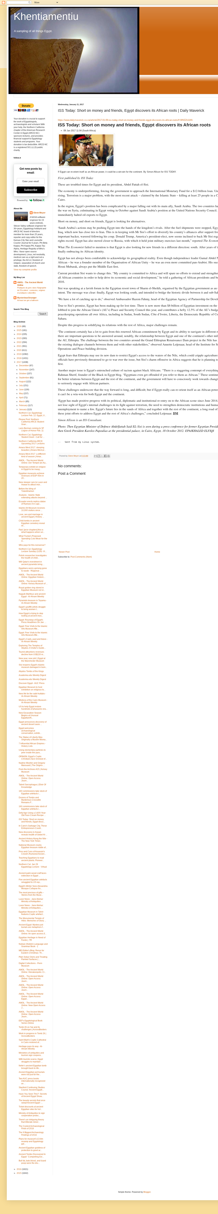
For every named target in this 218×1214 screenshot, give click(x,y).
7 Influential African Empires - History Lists (32, 744)
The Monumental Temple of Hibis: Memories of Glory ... (32, 919)
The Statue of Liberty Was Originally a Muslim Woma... (33, 738)
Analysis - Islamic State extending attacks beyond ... (33, 496)
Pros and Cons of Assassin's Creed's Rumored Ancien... (32, 852)
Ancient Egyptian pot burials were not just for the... (32, 1073)
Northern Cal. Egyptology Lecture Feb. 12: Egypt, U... (32, 414)
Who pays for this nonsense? (32, 545)
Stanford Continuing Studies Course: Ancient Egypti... (32, 1088)
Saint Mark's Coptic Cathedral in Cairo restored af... (32, 1041)
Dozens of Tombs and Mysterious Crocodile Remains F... (30, 800)
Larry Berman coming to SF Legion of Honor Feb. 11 (31, 429)
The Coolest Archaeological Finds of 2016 (31, 1127)
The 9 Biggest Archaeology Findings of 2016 (31, 1133)
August (22, 381)
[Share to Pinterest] (108, 456)
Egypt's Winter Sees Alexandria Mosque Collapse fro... (33, 887)
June (21, 389)
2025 (19, 330)
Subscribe (30, 189)
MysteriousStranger (27, 298)
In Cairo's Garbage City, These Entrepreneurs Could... (33, 827)
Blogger (147, 1192)
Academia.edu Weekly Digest (32, 675)
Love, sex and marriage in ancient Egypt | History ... (31, 515)
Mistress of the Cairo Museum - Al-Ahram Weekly (33, 701)
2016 (19, 1169)
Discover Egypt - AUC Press (31, 683)
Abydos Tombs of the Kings (31, 671)
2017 (19, 362)
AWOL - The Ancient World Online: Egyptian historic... (32, 576)
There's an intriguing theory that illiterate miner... (31, 1120)
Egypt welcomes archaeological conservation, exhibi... (30, 730)
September (24, 377)
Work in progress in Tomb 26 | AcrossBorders (32, 1034)
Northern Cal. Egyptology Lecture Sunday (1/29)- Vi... (32, 550)
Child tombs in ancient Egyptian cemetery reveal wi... (32, 523)
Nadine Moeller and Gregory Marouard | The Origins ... (32, 764)
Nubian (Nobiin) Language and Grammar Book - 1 (33, 945)
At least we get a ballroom (27, 300)
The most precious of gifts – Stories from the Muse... (31, 893)
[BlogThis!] (98, 456)
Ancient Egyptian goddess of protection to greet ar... (32, 1149)
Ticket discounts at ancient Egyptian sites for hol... (31, 1107)
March (22, 401)
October (23, 373)
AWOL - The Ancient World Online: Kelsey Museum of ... (33, 582)
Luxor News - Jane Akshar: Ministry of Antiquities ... (31, 900)
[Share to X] (102, 456)
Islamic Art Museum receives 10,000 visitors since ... (32, 509)
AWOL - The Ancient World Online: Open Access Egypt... (31, 996)
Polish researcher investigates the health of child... (33, 556)
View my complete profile (25, 269)
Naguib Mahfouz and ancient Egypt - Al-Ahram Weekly (32, 595)
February (23, 405)
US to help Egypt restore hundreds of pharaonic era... (33, 707)
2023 (19, 338)
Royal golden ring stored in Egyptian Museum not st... (32, 588)
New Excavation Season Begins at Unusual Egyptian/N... (30, 715)
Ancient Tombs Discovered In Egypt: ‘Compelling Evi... (32, 1155)
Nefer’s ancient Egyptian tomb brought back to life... (32, 1066)
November (24, 369)
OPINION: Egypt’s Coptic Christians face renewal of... (33, 757)
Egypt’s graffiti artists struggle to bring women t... (32, 608)
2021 (19, 346)
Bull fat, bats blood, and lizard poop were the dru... (32, 1161)
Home (157, 552)
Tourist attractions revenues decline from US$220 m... (32, 653)
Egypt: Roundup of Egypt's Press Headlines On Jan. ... (32, 621)
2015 (19, 1173)
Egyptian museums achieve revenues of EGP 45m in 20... (31, 476)
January (23, 409)
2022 (19, 342)
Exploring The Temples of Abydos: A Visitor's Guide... (32, 646)
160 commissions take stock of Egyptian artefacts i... (33, 792)
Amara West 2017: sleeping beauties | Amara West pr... (32, 448)
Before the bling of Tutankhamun (27, 490)
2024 (19, 334)
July (21, 385)
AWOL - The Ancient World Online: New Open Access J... (32, 1005)
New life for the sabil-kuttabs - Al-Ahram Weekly (32, 694)
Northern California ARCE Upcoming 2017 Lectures (32, 442)
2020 (19, 350)
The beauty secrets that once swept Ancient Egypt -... (32, 1101)
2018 (19, 358)
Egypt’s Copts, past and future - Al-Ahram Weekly (33, 640)
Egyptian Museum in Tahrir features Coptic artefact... (31, 913)
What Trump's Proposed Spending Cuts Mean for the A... (33, 538)
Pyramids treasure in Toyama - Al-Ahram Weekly (33, 601)
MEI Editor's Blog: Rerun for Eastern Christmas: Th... (31, 951)
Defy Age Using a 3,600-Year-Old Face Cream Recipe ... (32, 814)
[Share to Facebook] (105, 456)
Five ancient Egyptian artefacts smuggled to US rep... (33, 880)
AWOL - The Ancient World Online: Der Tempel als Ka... (33, 461)
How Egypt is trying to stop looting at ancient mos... (31, 614)
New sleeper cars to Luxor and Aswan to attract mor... (33, 483)
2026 (19, 326)
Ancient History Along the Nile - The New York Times (33, 839)
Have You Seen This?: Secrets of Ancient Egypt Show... (33, 1095)
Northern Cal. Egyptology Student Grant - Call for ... (31, 436)
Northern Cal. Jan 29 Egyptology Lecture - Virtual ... (33, 866)
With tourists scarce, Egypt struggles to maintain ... (31, 1060)
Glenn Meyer (39, 213)
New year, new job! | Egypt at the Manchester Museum (32, 659)
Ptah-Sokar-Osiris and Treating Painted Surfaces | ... (33, 958)
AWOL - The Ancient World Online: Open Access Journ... (31, 778)
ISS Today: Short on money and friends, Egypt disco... (32, 820)
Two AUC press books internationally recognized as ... (32, 1081)
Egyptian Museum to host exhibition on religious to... (32, 688)
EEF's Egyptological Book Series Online (30, 1021)
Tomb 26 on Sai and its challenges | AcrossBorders (32, 1028)
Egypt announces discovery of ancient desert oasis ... (32, 723)
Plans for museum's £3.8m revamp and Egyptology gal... (31, 1141)
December (24, 365)
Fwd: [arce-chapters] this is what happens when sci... (32, 531)
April (21, 397)
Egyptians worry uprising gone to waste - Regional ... (33, 569)
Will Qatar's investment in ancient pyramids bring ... (31, 563)
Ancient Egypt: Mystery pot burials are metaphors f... (31, 926)
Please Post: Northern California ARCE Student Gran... (31, 422)
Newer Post (64, 552)
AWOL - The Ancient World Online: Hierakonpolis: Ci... (32, 971)
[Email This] (95, 456)
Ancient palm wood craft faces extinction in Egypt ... (32, 874)
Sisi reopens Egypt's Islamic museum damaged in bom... (33, 666)
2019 (19, 354)
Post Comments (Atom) (81, 557)
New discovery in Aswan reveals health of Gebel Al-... (33, 833)
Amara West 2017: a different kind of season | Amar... (32, 455)
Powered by (22, 200)
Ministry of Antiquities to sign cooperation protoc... (32, 1114)
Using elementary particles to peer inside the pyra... (32, 751)
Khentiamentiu (46, 16)
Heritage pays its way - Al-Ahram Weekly (31, 1047)
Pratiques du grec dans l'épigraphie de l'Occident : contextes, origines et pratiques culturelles (31, 290)
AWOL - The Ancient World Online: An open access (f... (32, 932)
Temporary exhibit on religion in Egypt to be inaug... (32, 468)
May (21, 393)
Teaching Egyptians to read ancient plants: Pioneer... (31, 859)
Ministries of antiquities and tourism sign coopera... (31, 1054)
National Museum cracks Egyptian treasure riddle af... (33, 846)
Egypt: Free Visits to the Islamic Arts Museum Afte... (33, 627)
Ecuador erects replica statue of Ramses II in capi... (32, 502)
